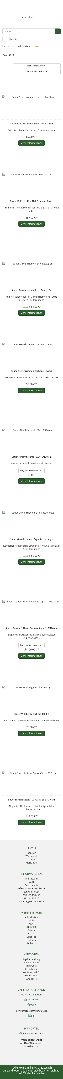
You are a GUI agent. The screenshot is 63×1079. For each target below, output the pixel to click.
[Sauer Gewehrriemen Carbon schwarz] (31, 344)
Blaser (31, 933)
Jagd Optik (31, 965)
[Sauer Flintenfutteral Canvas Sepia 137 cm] (31, 773)
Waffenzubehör (31, 972)
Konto (31, 859)
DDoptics (31, 936)
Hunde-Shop (31, 975)
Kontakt (31, 852)
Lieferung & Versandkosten (31, 888)
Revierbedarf (32, 969)
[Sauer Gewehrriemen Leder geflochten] (31, 97)
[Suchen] (58, 31)
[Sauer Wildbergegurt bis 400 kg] (31, 687)
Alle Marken (31, 917)
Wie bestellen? (31, 898)
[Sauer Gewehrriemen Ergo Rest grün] (31, 263)
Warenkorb (31, 856)
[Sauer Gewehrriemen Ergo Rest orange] (31, 512)
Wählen (36, 65)
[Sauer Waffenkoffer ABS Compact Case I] (31, 174)
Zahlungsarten (31, 891)
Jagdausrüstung (31, 962)
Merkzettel (31, 862)
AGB (31, 881)
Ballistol (31, 927)
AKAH (32, 923)
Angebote (31, 978)
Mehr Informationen (31, 142)
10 (36, 71)
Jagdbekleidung (31, 959)
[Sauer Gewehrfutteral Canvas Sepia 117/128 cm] (31, 601)
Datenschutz (31, 885)
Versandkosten (12, 1070)
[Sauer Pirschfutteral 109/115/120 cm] (31, 430)
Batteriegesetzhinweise (31, 901)
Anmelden (27, 17)
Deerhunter (31, 940)
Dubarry (31, 943)
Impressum (31, 878)
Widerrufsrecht (31, 894)
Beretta (32, 930)
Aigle (31, 920)
